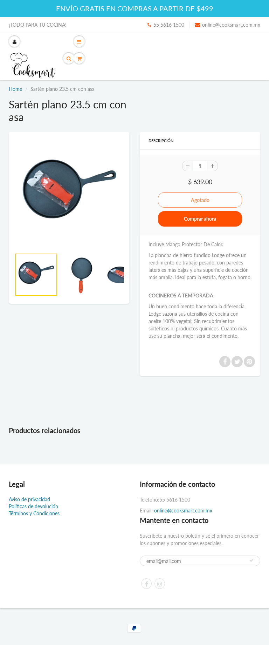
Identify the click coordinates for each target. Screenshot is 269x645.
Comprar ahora (200, 219)
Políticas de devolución (33, 506)
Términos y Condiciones (34, 513)
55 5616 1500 (168, 25)
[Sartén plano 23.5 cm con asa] (69, 194)
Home (15, 89)
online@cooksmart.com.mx (231, 25)
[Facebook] (146, 583)
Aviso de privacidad (29, 499)
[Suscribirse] (251, 560)
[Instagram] (159, 583)
